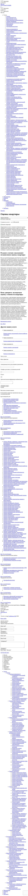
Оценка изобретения (11, 111)
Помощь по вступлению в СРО (14, 58)
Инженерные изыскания (12, 67)
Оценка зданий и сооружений (13, 157)
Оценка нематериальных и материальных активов (15, 732)
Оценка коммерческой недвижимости (15, 164)
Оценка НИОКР (10, 95)
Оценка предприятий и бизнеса (14, 85)
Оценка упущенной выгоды (13, 168)
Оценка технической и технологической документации (17, 766)
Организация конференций (13, 70)
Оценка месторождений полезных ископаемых (14, 482)
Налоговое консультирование (10, 405)
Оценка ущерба (10, 36)
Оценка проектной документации (14, 187)
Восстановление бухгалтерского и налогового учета (14, 54)
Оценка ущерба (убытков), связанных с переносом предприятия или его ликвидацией (16, 145)
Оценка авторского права (12, 182)
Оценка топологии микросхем (13, 181)
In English (8, 5)
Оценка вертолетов (11, 177)
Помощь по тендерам (11, 59)
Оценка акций (9, 93)
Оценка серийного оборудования (14, 86)
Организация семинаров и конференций (16, 71)
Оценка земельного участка (13, 131)
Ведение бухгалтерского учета (13, 56)
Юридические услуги (11, 18)
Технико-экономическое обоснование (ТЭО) (14, 423)
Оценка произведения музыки (13, 178)
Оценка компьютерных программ (14, 153)
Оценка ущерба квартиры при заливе (15, 89)
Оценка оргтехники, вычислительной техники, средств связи (15, 102)
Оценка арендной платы (9, 451)
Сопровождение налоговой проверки (12, 411)
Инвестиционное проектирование (14, 20)
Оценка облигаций (11, 116)
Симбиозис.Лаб (12, 616)
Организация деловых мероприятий (15, 68)
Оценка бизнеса (10, 31)
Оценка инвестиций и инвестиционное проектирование (17, 859)
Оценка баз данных (11, 155)
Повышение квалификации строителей (16, 63)
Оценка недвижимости (12, 29)
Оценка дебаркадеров (11, 180)
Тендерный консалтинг (12, 26)
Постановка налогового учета (13, 48)
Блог (4, 199)
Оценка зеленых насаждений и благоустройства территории (14, 172)
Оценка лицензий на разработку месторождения (15, 481)
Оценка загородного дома (12, 129)
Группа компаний (10, 203)
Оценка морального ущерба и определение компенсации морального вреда (16, 193)
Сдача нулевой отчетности (9, 410)
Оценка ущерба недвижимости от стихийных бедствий (14, 106)
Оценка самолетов (10, 176)
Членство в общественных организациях (16, 204)
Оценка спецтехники (11, 167)
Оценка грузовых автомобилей (14, 152)
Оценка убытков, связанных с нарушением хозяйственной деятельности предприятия (16, 133)
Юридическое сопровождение (13, 38)
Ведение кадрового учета (12, 50)
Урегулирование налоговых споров (15, 47)
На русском (3, 5)
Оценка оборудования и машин (14, 30)
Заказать (3, 210)
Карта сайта (3, 618)
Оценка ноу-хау (10, 166)
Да (1, 652)
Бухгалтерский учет (11, 17)
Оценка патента (10, 81)
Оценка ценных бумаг (11, 39)
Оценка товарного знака (12, 125)
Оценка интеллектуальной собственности (16, 191)
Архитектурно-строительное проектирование (13, 65)
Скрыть (8, 416)
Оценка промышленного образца (14, 104)
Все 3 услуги (4, 428)
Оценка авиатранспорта (12, 169)
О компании (9, 201)
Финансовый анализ (11, 43)
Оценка (8, 16)
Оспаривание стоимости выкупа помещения (14, 446)
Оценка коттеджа (10, 141)
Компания (5, 200)
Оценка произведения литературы (14, 175)
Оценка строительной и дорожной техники (14, 517)
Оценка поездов (10, 184)
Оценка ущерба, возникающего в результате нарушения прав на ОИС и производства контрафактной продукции (16, 139)
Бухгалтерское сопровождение (13, 57)
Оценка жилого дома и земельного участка (16, 121)
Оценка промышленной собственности (16, 135)
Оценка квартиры (10, 100)
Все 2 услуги (4, 592)
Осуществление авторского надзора (15, 72)
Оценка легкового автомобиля (13, 143)
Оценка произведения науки (13, 173)
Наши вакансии (10, 205)
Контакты (5, 208)
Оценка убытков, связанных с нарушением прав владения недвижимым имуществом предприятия (16, 149)
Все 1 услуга (4, 584)
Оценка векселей (10, 99)
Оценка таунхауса (10, 136)
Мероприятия (9, 24)
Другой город (5, 652)
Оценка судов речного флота (13, 88)
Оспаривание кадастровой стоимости (15, 79)
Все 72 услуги (4, 554)
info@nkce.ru (4, 612)
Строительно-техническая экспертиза (15, 75)
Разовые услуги (7, 409)
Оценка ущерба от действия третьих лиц (16, 120)
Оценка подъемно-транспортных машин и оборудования (18, 703)
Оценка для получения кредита (14, 80)
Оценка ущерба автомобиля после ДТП (16, 126)
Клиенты (5, 198)
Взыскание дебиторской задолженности (16, 52)
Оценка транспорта (11, 35)
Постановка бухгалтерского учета (14, 49)
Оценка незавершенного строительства (16, 94)
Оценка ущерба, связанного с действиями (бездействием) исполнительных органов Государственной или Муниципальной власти (16, 161)
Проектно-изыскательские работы (14, 22)
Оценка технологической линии (14, 98)
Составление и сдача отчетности (11, 413)
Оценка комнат (10, 112)
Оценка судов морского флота (13, 97)
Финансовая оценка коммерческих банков (16, 108)
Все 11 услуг (4, 416)
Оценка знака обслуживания (13, 130)
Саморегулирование (11, 21)
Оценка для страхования (12, 109)
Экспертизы (9, 25)
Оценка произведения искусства (14, 185)
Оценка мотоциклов (11, 158)
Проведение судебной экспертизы (14, 74)
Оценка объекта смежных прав (14, 186)
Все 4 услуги (4, 576)
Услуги (5, 671)
